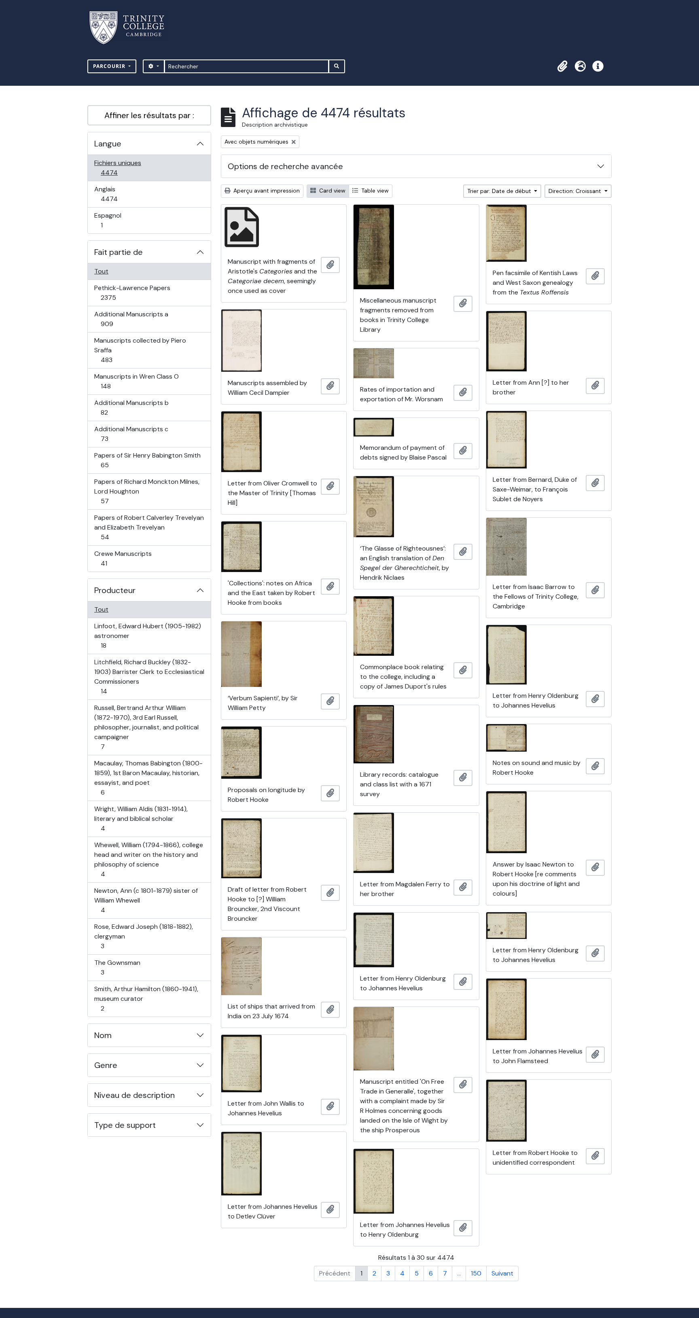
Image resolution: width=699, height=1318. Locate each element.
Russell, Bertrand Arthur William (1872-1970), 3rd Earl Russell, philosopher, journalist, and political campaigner (146, 727)
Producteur (115, 590)
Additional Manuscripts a (131, 318)
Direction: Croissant (576, 191)
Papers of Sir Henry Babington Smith (147, 460)
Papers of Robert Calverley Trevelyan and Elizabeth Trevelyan (149, 527)
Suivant (502, 1273)
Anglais (118, 193)
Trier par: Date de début (500, 191)
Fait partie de (118, 252)
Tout (101, 271)
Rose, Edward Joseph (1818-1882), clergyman (143, 936)
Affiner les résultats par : (149, 115)
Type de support (125, 1125)
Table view (374, 190)
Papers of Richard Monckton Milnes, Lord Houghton (146, 491)
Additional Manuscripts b (131, 407)
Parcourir (110, 66)
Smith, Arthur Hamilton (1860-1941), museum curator (146, 998)
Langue (107, 143)
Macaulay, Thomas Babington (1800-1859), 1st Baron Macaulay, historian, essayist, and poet (148, 778)
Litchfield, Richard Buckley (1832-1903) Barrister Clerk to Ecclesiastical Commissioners (149, 676)
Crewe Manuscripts (123, 558)
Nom (103, 1035)
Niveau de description (134, 1095)
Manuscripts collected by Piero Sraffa (140, 350)
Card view (331, 190)
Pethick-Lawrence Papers (132, 292)
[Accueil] (131, 27)
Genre (105, 1065)
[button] (562, 66)
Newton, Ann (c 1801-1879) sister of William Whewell (146, 900)
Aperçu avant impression (266, 190)
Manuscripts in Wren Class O (136, 381)
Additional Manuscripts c (131, 433)
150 (476, 1273)
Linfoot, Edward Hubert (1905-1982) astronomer (147, 635)
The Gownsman (117, 967)
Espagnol (110, 220)
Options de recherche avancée (285, 166)
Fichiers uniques (118, 167)
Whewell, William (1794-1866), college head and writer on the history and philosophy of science (148, 859)
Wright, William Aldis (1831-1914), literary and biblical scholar (141, 818)
